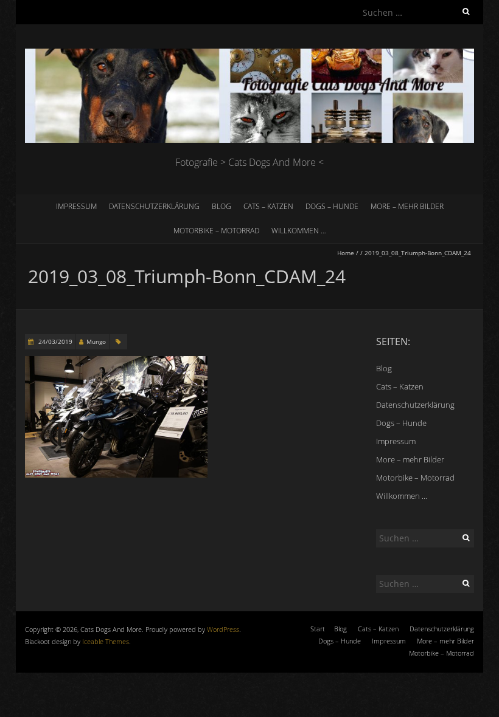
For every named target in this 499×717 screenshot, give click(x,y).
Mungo (96, 341)
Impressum (76, 206)
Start (317, 628)
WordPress (223, 629)
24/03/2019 (54, 341)
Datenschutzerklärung (154, 206)
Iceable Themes (105, 641)
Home (345, 253)
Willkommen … (298, 230)
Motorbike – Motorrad (216, 230)
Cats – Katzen (268, 206)
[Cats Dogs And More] (249, 54)
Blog (221, 206)
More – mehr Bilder (407, 206)
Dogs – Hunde (331, 206)
